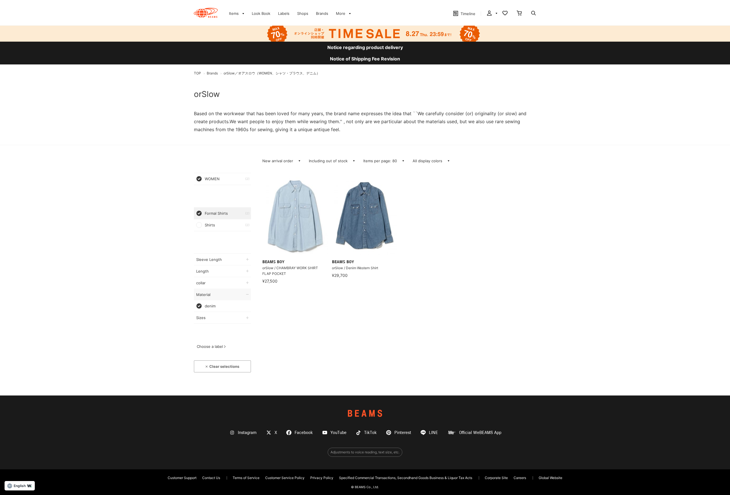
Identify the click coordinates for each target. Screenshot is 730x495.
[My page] (491, 13)
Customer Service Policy (285, 478)
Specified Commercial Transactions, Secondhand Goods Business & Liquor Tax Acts (405, 478)
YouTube (338, 433)
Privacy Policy (321, 478)
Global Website (550, 478)
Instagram (247, 433)
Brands (322, 13)
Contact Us (211, 478)
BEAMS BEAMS (206, 13)
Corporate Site (496, 478)
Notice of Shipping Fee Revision (365, 59)
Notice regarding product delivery (365, 47)
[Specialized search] (533, 13)
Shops (302, 13)
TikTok (370, 433)
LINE (433, 433)
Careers (520, 478)
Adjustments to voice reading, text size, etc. (365, 452)
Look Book (261, 13)
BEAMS (365, 413)
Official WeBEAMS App (480, 433)
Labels (283, 13)
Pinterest (402, 433)
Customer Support (182, 478)
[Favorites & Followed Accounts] (505, 13)
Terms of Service (246, 478)
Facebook (304, 433)
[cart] (519, 13)
